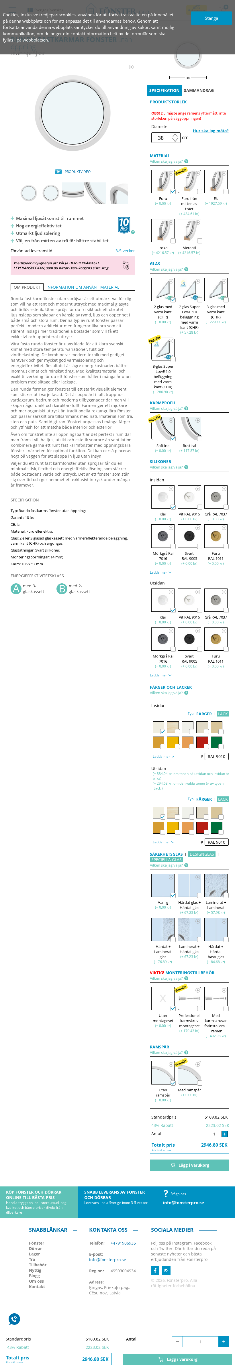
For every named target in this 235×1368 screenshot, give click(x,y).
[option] (73, 113)
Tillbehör (37, 1264)
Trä (32, 1259)
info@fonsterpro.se (183, 1202)
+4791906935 (123, 1243)
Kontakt (37, 1286)
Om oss (36, 1281)
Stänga (211, 18)
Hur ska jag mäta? (211, 130)
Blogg (34, 1275)
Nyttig (35, 1270)
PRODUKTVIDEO (78, 171)
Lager (34, 1254)
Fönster (36, 1243)
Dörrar (35, 1248)
